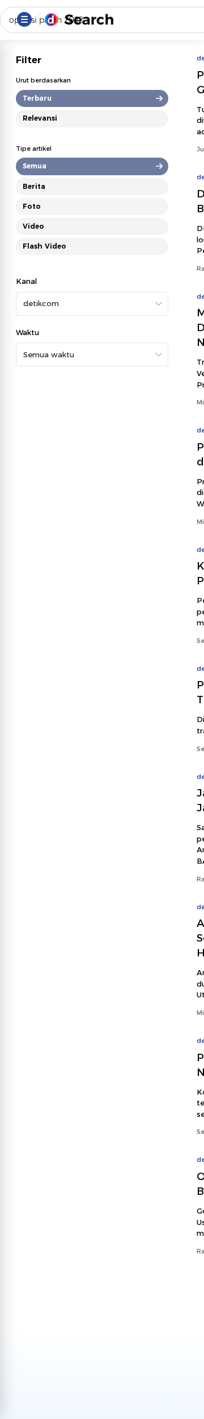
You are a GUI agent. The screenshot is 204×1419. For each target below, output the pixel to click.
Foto (32, 206)
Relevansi (40, 118)
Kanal (26, 281)
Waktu (27, 332)
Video (33, 226)
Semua (34, 166)
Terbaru (37, 98)
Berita (34, 186)
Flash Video (44, 246)
